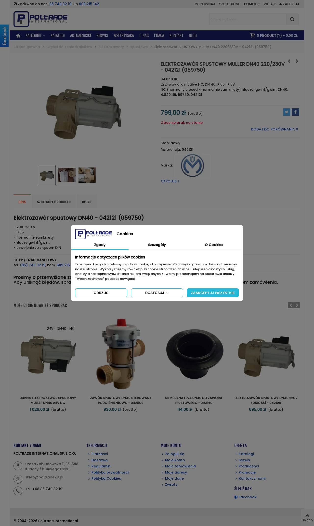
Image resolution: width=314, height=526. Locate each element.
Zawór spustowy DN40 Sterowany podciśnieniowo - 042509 (120, 400)
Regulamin (101, 466)
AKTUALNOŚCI (80, 35)
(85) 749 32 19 (32, 265)
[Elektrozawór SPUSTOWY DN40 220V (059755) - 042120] (289, 61)
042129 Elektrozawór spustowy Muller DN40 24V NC (48, 400)
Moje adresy (176, 472)
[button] (252, 4)
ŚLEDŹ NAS (243, 488)
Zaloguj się (174, 453)
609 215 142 (89, 3)
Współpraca (123, 35)
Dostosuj (155, 293)
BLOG (193, 35)
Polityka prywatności (110, 472)
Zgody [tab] (99, 244)
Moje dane (174, 478)
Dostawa (100, 460)
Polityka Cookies (106, 478)
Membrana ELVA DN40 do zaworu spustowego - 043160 (193, 400)
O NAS (144, 35)
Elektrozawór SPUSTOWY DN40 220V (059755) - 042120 (266, 400)
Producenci (249, 466)
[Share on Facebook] (295, 112)
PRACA (159, 35)
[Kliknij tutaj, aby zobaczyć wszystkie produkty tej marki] (192, 165)
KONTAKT (176, 35)
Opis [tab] (22, 201)
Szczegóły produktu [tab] (54, 201)
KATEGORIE (34, 35)
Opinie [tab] (87, 201)
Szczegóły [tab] (157, 244)
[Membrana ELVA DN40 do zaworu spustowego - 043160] (193, 354)
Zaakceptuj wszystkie (213, 293)
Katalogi (58, 35)
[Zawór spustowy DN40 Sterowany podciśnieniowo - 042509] (120, 354)
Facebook (248, 497)
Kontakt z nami (252, 478)
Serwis (244, 460)
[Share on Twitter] (286, 112)
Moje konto (175, 460)
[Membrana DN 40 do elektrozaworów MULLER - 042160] (297, 61)
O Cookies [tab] (214, 244)
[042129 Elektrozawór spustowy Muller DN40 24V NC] (47, 354)
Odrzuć (101, 293)
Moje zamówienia (180, 466)
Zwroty (171, 484)
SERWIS (102, 35)
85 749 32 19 (60, 3)
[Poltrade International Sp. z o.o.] (47, 19)
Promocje (247, 472)
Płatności (100, 453)
